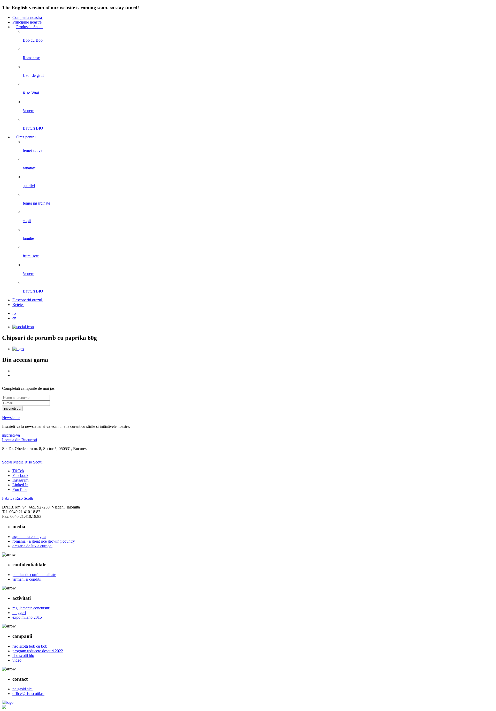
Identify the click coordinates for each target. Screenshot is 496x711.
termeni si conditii (26, 579)
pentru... (27, 137)
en (14, 318)
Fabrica (17, 498)
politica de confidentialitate (34, 574)
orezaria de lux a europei (32, 546)
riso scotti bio (23, 655)
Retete (18, 304)
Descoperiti (27, 300)
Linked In (20, 485)
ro (14, 313)
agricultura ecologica (29, 536)
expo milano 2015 (27, 617)
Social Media (22, 462)
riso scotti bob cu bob (29, 646)
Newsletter (11, 417)
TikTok (18, 471)
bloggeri (19, 612)
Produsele (29, 27)
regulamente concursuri (31, 608)
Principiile (27, 22)
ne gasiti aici (22, 689)
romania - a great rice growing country (43, 541)
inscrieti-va (11, 435)
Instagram (20, 480)
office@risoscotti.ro (28, 693)
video (16, 660)
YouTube (19, 489)
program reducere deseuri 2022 (37, 651)
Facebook (20, 475)
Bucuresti (19, 440)
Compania (27, 17)
